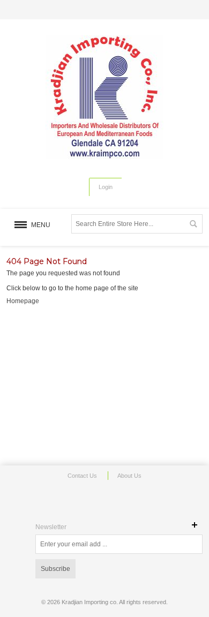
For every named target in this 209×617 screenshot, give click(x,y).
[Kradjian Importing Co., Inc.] (104, 97)
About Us (129, 475)
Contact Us (82, 475)
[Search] (193, 224)
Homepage (22, 301)
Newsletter (50, 527)
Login (106, 187)
